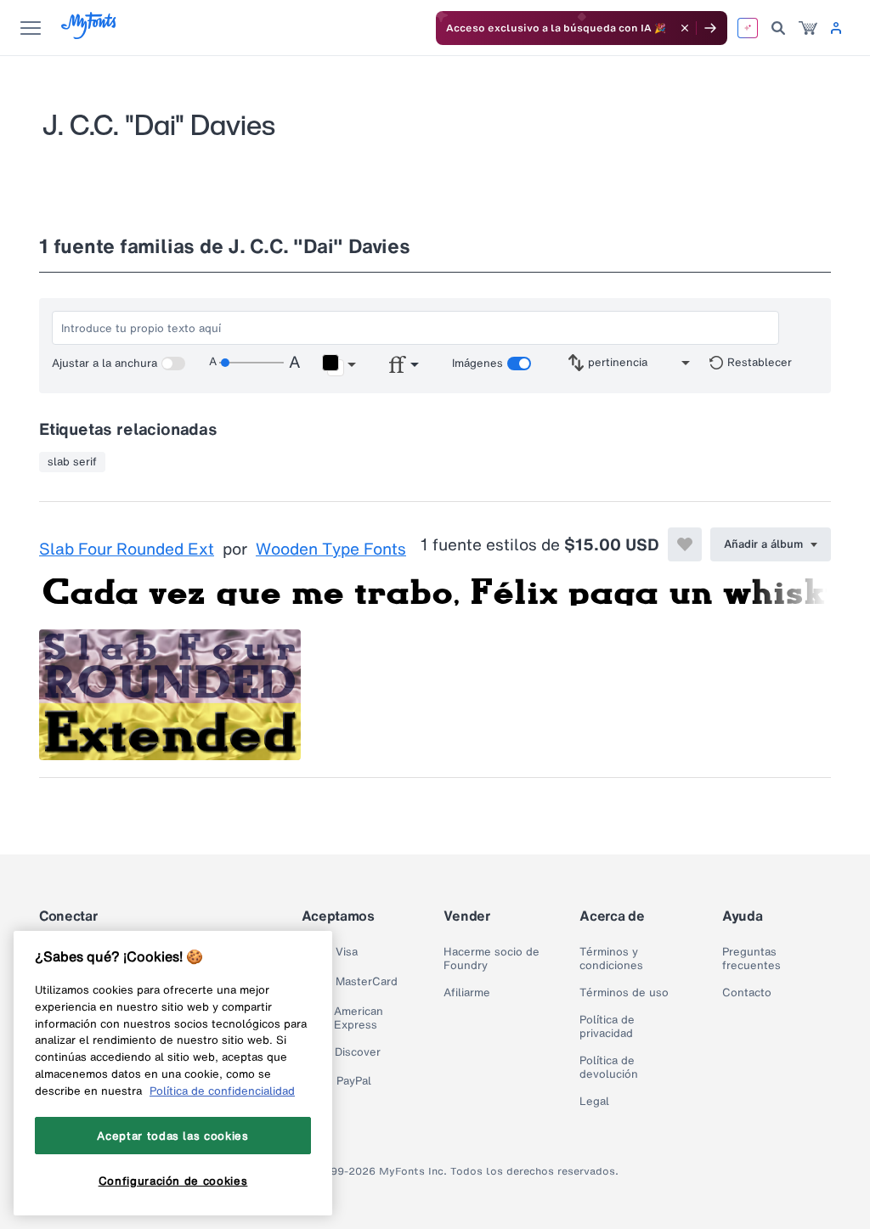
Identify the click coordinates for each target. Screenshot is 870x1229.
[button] (338, 365)
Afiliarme (466, 993)
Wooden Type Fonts (331, 549)
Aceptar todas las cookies (172, 1135)
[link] (808, 28)
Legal (594, 1101)
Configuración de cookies (173, 1180)
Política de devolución (608, 1067)
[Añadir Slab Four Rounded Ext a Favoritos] (685, 544)
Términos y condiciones (611, 958)
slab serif (72, 462)
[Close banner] (685, 28)
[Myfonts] (89, 34)
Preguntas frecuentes (751, 958)
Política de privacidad (607, 1026)
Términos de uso (624, 993)
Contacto (746, 993)
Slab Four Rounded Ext (126, 549)
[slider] (251, 363)
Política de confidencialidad (222, 1090)
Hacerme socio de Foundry (491, 958)
